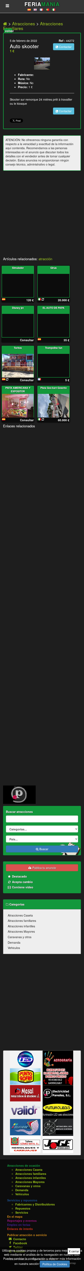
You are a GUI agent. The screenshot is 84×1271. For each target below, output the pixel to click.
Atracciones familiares (22, 921)
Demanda (14, 942)
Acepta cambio (22, 882)
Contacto (19, 1239)
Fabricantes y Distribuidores (35, 1204)
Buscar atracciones (19, 812)
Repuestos (22, 1208)
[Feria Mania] (5, 23)
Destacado (19, 876)
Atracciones (23, 23)
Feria (42, 4)
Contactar (65, 47)
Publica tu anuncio (44, 868)
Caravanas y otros (19, 937)
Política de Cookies (54, 1264)
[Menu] (7, 5)
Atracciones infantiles (21, 926)
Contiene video (22, 887)
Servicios (21, 1212)
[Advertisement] (42, 215)
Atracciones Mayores (21, 931)
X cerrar (74, 1251)
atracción (45, 258)
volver (8, 31)
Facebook (20, 1243)
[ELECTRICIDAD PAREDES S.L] (19, 794)
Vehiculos (14, 948)
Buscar (43, 849)
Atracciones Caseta (20, 915)
